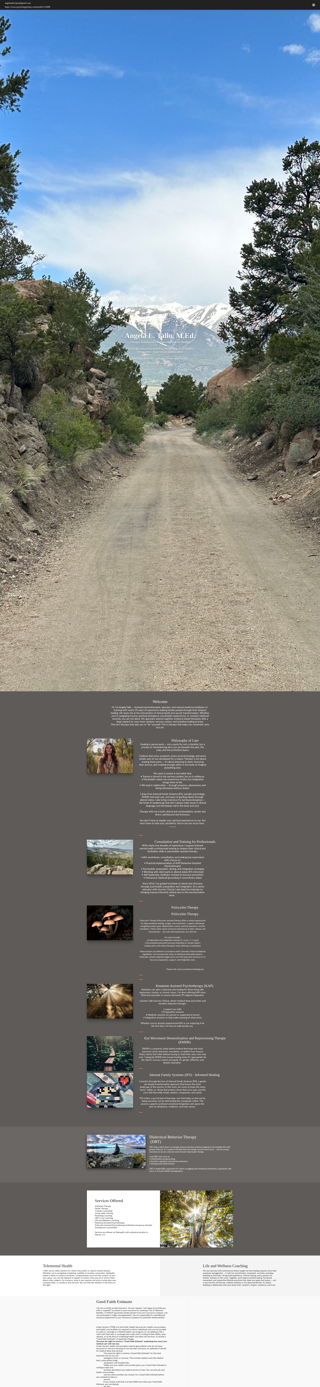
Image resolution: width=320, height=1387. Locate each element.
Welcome (160, 701)
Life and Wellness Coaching (225, 1266)
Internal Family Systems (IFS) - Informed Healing (185, 1075)
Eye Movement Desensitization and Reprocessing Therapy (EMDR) (185, 1040)
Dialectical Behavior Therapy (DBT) (185, 1139)
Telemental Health (58, 1266)
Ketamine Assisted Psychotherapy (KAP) (185, 986)
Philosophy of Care (185, 740)
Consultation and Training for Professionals (184, 842)
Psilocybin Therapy (184, 907)
